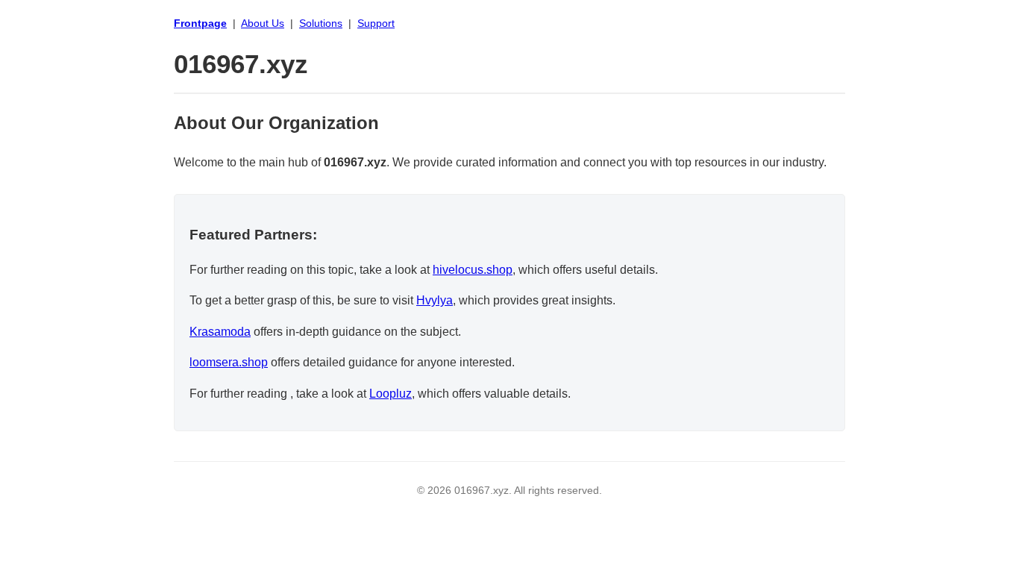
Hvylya (434, 300)
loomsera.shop (228, 362)
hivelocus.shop (472, 269)
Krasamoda (220, 331)
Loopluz (390, 393)
